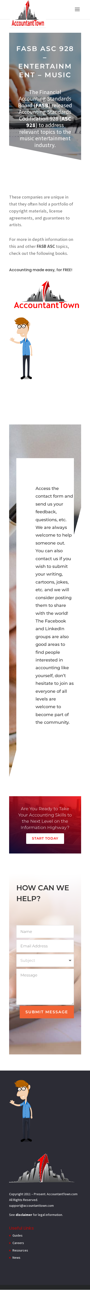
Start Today (45, 838)
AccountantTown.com (62, 1194)
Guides (17, 1235)
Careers (18, 1243)
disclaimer (24, 1215)
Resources (20, 1250)
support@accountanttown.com (31, 1205)
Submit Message (46, 1012)
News (16, 1257)
